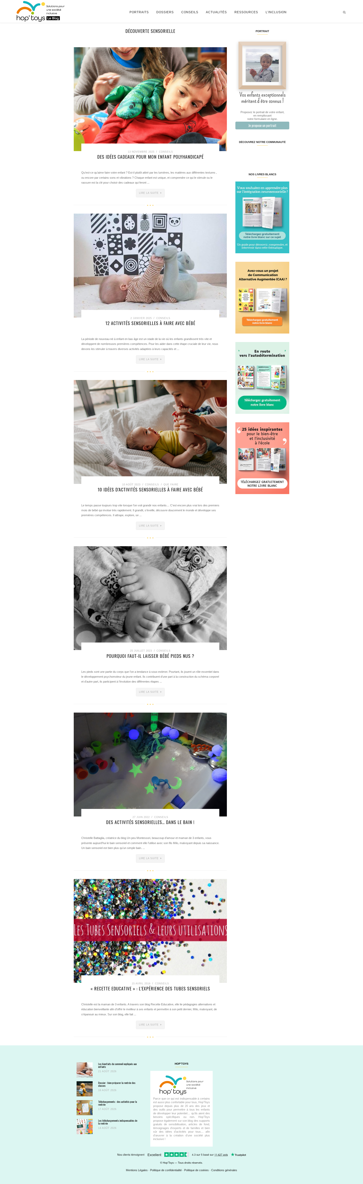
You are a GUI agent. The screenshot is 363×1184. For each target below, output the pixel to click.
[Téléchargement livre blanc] (262, 217)
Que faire (171, 484)
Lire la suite (149, 193)
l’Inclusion (276, 12)
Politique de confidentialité (166, 1170)
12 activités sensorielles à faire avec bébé (150, 323)
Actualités (216, 12)
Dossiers (165, 12)
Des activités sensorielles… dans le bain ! (150, 822)
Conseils (189, 12)
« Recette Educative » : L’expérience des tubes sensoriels (150, 988)
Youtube (275, 154)
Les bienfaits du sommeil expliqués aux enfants (117, 1065)
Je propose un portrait (262, 125)
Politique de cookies (196, 1170)
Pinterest (257, 154)
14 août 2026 (107, 1128)
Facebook (239, 154)
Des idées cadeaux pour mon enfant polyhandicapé (150, 156)
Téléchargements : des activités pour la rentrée (117, 1103)
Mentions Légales (137, 1170)
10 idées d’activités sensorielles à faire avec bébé (150, 489)
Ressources (246, 12)
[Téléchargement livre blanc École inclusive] (262, 458)
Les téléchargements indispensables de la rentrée (117, 1122)
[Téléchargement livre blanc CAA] (262, 297)
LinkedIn (266, 154)
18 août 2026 (107, 1090)
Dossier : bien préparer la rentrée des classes (116, 1084)
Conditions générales (224, 1170)
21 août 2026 (107, 1071)
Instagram (248, 154)
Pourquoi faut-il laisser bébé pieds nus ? (150, 655)
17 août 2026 (107, 1109)
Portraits (139, 12)
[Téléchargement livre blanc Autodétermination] (262, 377)
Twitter (284, 154)
